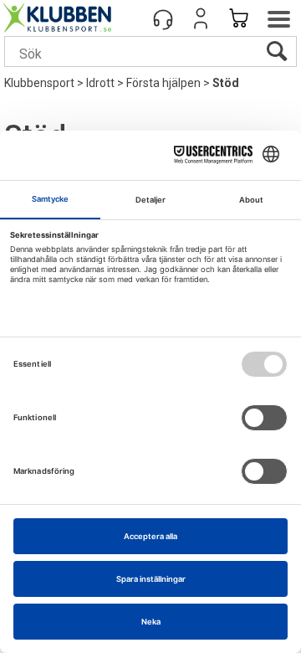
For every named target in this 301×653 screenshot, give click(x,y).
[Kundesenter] (163, 18)
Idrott (100, 83)
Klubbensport (39, 83)
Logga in (200, 18)
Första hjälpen (163, 83)
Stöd (225, 83)
